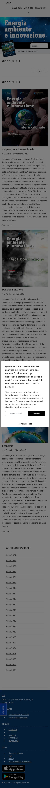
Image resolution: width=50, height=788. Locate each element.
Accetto (36, 413)
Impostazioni (16, 413)
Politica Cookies (25, 423)
